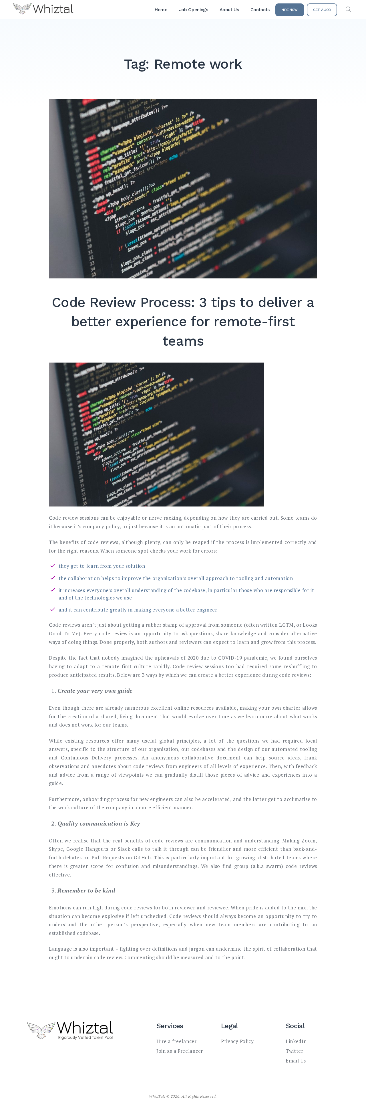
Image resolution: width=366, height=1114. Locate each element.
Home (161, 9)
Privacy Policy (237, 1041)
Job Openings (193, 9)
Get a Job (322, 10)
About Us (229, 9)
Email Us (296, 1060)
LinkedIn (296, 1041)
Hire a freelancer (176, 1041)
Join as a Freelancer (179, 1051)
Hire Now (290, 10)
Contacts (260, 9)
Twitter (294, 1051)
